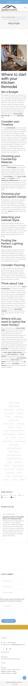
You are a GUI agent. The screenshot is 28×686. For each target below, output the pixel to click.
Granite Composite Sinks (9, 434)
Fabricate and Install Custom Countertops (14, 430)
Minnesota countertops (18, 465)
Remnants (19, 472)
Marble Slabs (18, 462)
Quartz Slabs (21, 469)
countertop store (20, 423)
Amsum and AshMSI (14, 402)
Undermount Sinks (17, 476)
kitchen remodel (10, 127)
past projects (15, 363)
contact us (4, 365)
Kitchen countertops (20, 441)
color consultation (21, 358)
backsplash (14, 354)
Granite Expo (20, 115)
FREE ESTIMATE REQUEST (14, 1)
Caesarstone (20, 413)
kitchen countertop (7, 441)
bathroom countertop (14, 406)
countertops (11, 427)
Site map (15, 684)
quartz (3, 178)
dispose (3, 361)
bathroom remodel (8, 409)
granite (19, 176)
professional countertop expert (9, 180)
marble (24, 176)
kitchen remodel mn (14, 451)
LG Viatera (9, 462)
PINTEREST (6, 497)
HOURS (3, 663)
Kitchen (21, 437)
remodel (8, 476)
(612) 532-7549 (9, 642)
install (12, 359)
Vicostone (14, 479)
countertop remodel (8, 423)
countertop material (14, 420)
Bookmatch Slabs (9, 413)
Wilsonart (22, 479)
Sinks (4, 514)
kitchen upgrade (11, 167)
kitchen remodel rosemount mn (14, 458)
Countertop (8, 416)
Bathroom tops (20, 409)
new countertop (8, 176)
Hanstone (13, 437)
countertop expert (18, 416)
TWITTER (14, 495)
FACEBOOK (5, 495)
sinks (8, 354)
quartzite (12, 178)
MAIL (14, 497)
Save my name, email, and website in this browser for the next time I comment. (12, 600)
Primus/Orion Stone (9, 469)
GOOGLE (22, 495)
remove (17, 359)
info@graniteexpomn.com (14, 644)
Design (18, 427)
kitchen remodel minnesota (14, 448)
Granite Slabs (21, 434)
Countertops (4, 165)
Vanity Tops (6, 479)
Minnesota (6, 465)
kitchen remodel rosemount (14, 455)
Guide (6, 437)
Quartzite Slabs (10, 472)
